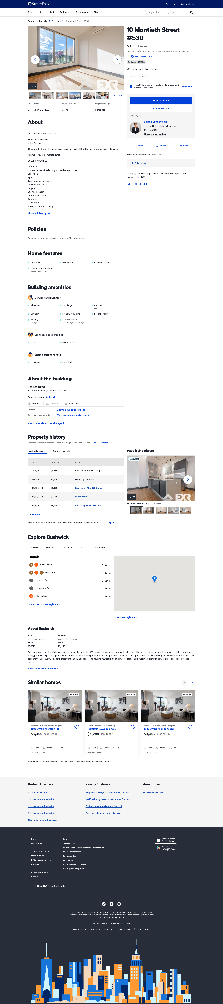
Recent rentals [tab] (61, 451)
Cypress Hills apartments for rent (104, 813)
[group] (55, 723)
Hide (185, 145)
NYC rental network (41, 860)
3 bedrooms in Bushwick (41, 813)
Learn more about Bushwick (43, 668)
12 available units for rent (71, 409)
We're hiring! (37, 843)
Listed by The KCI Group (88, 505)
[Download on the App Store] (166, 840)
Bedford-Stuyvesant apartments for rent (108, 799)
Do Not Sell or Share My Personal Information (83, 847)
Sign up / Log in (187, 4)
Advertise (170, 4)
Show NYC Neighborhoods (50, 885)
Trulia (104, 923)
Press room (36, 864)
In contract (81, 496)
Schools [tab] (50, 547)
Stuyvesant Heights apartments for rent (107, 792)
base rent (49, 733)
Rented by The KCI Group (88, 488)
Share (163, 145)
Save (140, 145)
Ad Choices (68, 860)
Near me (35, 876)
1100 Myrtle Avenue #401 (45, 728)
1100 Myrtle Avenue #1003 (159, 728)
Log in (110, 522)
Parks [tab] (83, 547)
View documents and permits (73, 415)
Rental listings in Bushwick (42, 819)
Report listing (139, 183)
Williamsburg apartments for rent (104, 806)
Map (120, 95)
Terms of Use (69, 843)
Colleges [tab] (68, 547)
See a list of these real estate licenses (124, 915)
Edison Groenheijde (155, 121)
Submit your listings (41, 851)
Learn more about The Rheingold (46, 423)
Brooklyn (43, 21)
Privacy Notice (69, 856)
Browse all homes (40, 872)
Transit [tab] (33, 547)
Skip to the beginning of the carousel (111, 759)
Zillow (96, 923)
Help (65, 839)
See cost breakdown (144, 56)
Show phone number (155, 133)
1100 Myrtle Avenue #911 (101, 728)
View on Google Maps (125, 617)
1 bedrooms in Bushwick (41, 799)
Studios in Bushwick (39, 792)
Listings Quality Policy (73, 869)
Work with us (37, 855)
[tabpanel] (76, 487)
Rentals (31, 21)
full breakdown (101, 442)
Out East (126, 923)
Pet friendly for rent (154, 792)
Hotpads (115, 923)
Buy (41, 12)
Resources (82, 12)
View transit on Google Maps (44, 604)
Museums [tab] (100, 547)
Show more (34, 514)
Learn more (187, 86)
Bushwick (56, 21)
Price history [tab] (37, 451)
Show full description (39, 213)
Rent (30, 12)
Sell (51, 12)
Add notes (140, 162)
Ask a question (161, 108)
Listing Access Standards (74, 864)
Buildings (65, 12)
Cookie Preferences (72, 851)
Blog (96, 12)
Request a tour (161, 100)
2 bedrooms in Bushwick (41, 806)
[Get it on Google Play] (166, 848)
